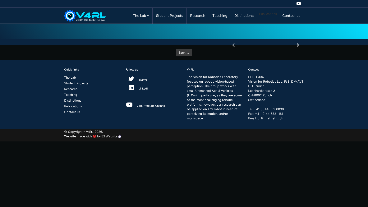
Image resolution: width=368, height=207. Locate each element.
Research (197, 16)
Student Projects (169, 16)
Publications (268, 14)
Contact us (291, 16)
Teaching (219, 16)
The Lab (70, 77)
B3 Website (109, 136)
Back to (184, 52)
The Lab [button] (139, 16)
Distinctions (244, 16)
